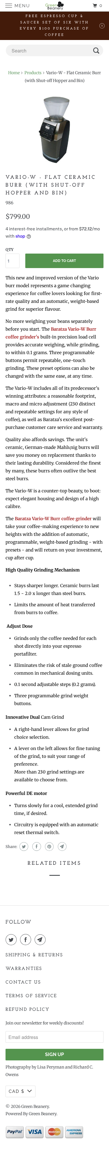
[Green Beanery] (54, 5)
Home (14, 72)
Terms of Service (31, 996)
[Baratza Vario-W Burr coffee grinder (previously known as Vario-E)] (54, 129)
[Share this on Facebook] (36, 846)
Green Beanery (35, 1106)
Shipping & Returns (34, 955)
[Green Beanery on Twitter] (12, 939)
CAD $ (16, 1091)
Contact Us (23, 982)
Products (33, 72)
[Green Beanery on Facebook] (26, 939)
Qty (9, 249)
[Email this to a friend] (61, 846)
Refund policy (28, 1009)
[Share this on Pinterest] (49, 846)
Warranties (24, 968)
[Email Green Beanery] (41, 939)
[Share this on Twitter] (23, 846)
